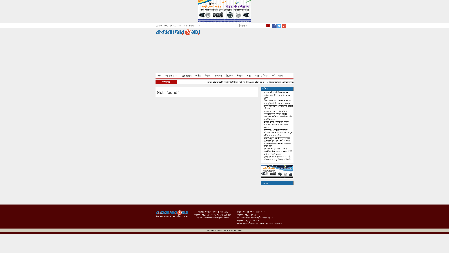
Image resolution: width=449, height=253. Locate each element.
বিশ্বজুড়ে (208, 75)
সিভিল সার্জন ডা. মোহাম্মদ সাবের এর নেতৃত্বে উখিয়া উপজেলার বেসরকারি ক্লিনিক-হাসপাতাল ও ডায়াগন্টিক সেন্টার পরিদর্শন (278, 104)
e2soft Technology (235, 230)
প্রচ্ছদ (159, 75)
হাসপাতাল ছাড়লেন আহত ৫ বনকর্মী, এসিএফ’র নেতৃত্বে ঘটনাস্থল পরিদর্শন (277, 158)
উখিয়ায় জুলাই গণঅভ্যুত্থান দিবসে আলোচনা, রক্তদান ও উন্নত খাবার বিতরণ (276, 125)
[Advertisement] (224, 55)
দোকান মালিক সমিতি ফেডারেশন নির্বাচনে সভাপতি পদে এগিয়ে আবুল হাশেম (230, 82)
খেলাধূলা (218, 75)
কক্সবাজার (169, 75)
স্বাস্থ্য (249, 75)
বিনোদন (229, 75)
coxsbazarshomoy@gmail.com (216, 217)
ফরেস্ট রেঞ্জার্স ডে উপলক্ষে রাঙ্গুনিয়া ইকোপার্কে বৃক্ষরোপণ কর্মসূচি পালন (277, 139)
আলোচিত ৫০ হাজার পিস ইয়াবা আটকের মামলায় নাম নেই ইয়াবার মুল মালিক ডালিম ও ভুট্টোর (278, 133)
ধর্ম (273, 75)
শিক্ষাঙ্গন (240, 75)
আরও (280, 75)
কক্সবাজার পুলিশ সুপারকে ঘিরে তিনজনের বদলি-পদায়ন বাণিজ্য (275, 112)
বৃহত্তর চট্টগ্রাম (186, 75)
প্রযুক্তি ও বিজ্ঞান (261, 75)
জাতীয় (198, 75)
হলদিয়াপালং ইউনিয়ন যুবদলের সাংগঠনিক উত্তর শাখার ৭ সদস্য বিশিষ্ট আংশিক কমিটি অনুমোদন (278, 151)
